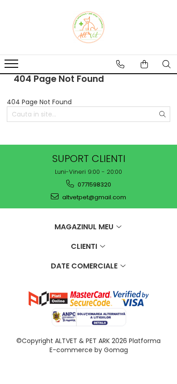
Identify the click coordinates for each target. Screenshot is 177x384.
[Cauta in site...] (166, 64)
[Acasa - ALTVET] (88, 27)
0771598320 (93, 184)
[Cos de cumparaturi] (144, 64)
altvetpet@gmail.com (93, 197)
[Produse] (12, 66)
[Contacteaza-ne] (120, 64)
